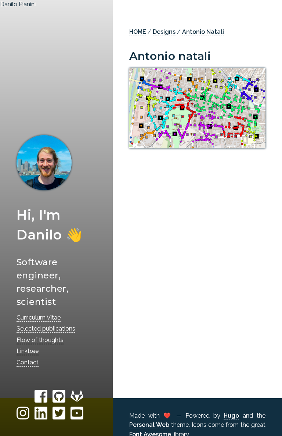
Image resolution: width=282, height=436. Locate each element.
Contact (28, 362)
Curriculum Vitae (39, 317)
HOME (137, 31)
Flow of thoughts (40, 339)
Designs (164, 31)
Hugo (231, 415)
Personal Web (149, 424)
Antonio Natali (203, 31)
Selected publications (46, 328)
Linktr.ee (28, 350)
